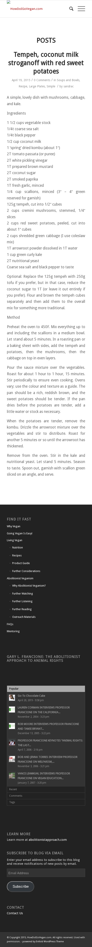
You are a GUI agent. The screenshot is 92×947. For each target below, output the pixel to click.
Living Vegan (14, 540)
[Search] (69, 8)
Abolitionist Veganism (20, 578)
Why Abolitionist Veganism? (29, 585)
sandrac (69, 86)
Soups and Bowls (68, 80)
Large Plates (37, 86)
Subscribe (21, 886)
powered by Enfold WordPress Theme (43, 941)
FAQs (10, 624)
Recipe (23, 86)
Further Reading (22, 609)
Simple (51, 86)
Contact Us (15, 913)
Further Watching (22, 593)
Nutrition (17, 547)
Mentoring (13, 631)
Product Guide (21, 563)
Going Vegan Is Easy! (19, 533)
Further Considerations (26, 571)
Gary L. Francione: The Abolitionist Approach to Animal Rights (43, 659)
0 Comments (42, 80)
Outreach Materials (24, 616)
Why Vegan (13, 526)
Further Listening (22, 601)
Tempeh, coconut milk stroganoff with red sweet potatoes (46, 63)
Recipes (17, 555)
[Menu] (79, 8)
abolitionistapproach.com (48, 840)
